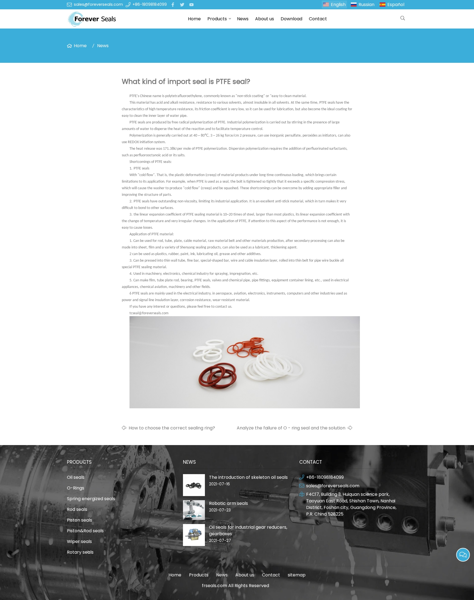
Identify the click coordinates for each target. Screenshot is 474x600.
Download (291, 19)
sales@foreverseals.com (98, 4)
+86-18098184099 (149, 4)
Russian (366, 4)
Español (395, 4)
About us (264, 19)
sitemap (297, 575)
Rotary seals (80, 552)
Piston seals (79, 520)
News (243, 19)
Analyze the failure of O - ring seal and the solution (291, 428)
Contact (318, 19)
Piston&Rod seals (85, 531)
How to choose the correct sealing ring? (172, 428)
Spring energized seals (91, 499)
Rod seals (77, 509)
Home (194, 19)
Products (217, 19)
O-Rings (75, 488)
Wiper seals (79, 541)
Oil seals (75, 477)
